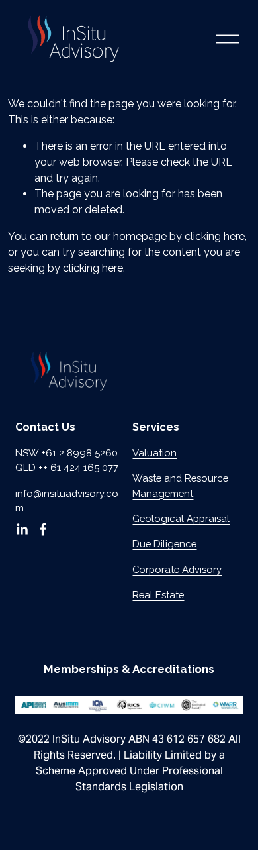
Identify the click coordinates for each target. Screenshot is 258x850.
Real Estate (158, 594)
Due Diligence (164, 543)
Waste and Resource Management (180, 485)
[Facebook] (43, 529)
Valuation (154, 452)
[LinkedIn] (21, 529)
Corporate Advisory (177, 569)
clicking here (215, 236)
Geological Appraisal (181, 518)
